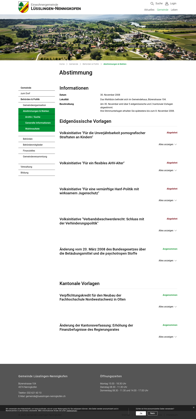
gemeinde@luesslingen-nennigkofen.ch (46, 396)
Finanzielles (29, 150)
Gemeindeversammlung (35, 156)
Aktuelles (149, 9)
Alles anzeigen (166, 144)
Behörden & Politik (30, 99)
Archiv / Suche (32, 117)
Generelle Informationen (38, 122)
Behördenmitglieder (33, 144)
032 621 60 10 (34, 392)
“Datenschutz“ (71, 411)
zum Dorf (25, 93)
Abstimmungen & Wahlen (36, 112)
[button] (156, 3)
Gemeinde (162, 9)
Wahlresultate (32, 128)
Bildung (24, 172)
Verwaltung (26, 166)
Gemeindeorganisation (34, 105)
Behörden (28, 139)
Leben (174, 9)
